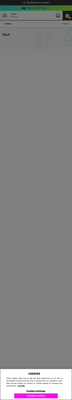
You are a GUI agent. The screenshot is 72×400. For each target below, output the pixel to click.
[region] (36, 384)
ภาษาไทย (21, 386)
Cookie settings (35, 391)
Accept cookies (36, 395)
